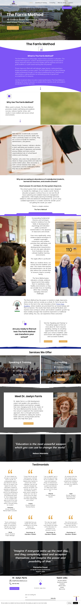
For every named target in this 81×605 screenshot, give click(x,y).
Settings (69, 603)
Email (26, 597)
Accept (75, 603)
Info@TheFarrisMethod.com (19, 581)
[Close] (79, 603)
